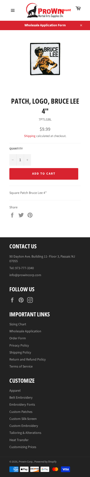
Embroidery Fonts (22, 404)
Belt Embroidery (21, 397)
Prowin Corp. (26, 461)
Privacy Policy (19, 345)
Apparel (15, 390)
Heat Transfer (19, 440)
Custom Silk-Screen (23, 418)
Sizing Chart (17, 324)
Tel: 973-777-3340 (21, 268)
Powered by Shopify (45, 461)
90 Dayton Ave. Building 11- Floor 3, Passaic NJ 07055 (42, 259)
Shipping (30, 136)
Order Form (17, 338)
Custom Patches (20, 411)
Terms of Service (21, 366)
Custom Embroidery (23, 425)
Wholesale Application (25, 331)
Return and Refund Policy (27, 359)
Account (65, 10)
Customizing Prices (22, 447)
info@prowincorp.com (25, 275)
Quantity (16, 149)
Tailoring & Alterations (25, 432)
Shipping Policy (20, 352)
